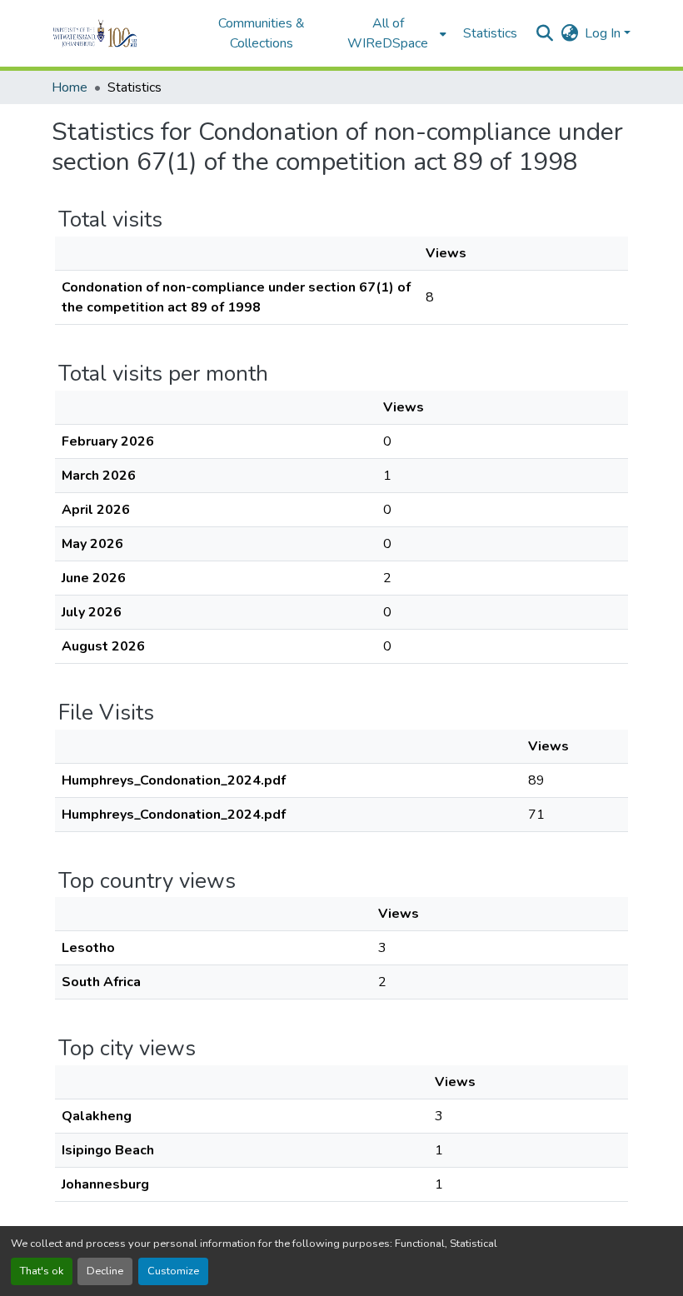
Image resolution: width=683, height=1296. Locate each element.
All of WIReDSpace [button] (387, 33)
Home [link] (69, 87)
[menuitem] (393, 33)
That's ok (41, 1271)
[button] (118, 33)
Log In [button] (604, 33)
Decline (105, 1271)
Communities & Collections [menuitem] (261, 33)
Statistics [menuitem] (490, 33)
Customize (173, 1271)
